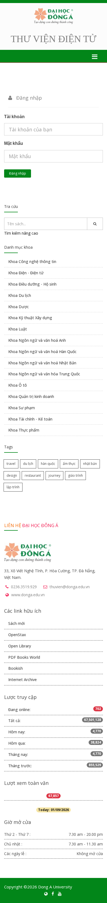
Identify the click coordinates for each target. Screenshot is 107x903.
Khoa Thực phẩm (23, 430)
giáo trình (75, 475)
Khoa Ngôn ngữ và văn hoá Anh (37, 340)
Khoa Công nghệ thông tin (32, 261)
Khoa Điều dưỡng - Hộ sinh (32, 284)
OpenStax (17, 634)
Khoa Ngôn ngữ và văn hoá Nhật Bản (42, 362)
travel (11, 463)
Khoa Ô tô (17, 385)
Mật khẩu (13, 143)
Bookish (15, 668)
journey (54, 475)
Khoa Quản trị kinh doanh (31, 396)
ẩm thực (69, 463)
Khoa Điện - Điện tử (26, 272)
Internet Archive (22, 679)
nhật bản (90, 463)
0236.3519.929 (24, 586)
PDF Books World (24, 657)
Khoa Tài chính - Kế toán (30, 419)
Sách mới (16, 623)
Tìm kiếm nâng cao (21, 233)
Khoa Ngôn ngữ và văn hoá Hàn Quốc (42, 351)
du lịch (28, 463)
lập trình (13, 487)
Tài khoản (14, 116)
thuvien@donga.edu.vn (70, 586)
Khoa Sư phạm (21, 407)
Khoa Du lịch (19, 295)
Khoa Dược (18, 306)
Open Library (19, 646)
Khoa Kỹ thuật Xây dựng (30, 317)
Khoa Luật (17, 329)
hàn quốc (48, 463)
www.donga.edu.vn (28, 594)
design (12, 475)
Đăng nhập (17, 173)
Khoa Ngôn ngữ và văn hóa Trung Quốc (44, 373)
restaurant (33, 475)
